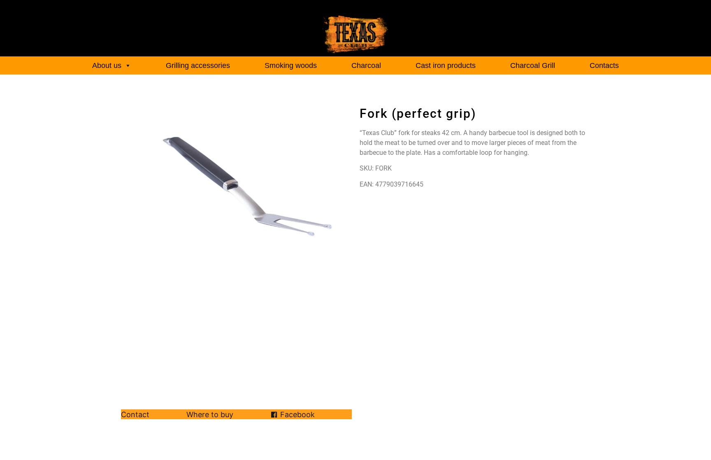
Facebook (297, 415)
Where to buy (209, 415)
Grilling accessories (198, 65)
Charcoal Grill (532, 65)
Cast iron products (446, 65)
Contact (135, 415)
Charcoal (366, 65)
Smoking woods (291, 65)
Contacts (604, 65)
